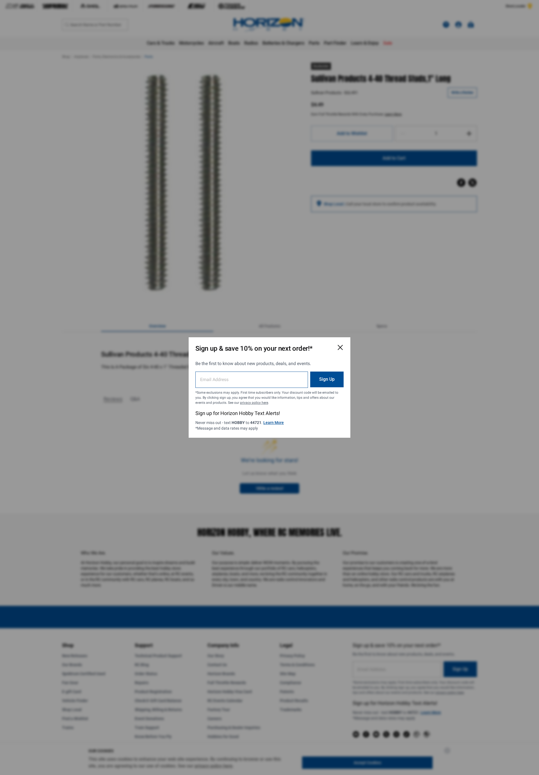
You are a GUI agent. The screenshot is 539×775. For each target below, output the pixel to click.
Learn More (273, 422)
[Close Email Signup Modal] (340, 347)
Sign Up (327, 379)
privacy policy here (254, 403)
